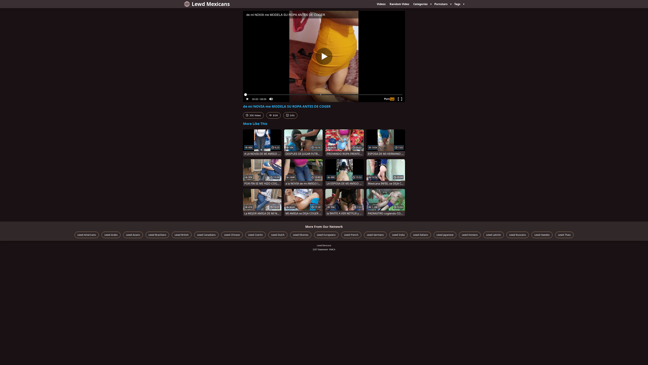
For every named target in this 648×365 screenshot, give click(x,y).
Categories (420, 4)
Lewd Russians (517, 234)
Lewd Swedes (542, 234)
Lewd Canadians (206, 234)
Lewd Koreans (470, 234)
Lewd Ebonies (300, 234)
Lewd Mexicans (211, 4)
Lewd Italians (420, 234)
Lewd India (398, 234)
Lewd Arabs (111, 234)
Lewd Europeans (326, 234)
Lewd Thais (564, 234)
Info (291, 115)
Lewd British (182, 234)
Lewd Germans (375, 234)
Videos (381, 4)
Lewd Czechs (255, 234)
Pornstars (441, 4)
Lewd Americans (86, 234)
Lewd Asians (133, 234)
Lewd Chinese (232, 234)
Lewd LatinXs (493, 234)
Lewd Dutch (278, 234)
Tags (457, 4)
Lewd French (351, 234)
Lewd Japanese (445, 234)
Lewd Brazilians (157, 234)
